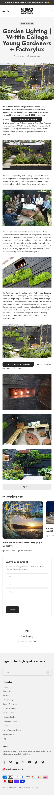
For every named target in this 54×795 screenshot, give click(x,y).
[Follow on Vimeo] (42, 762)
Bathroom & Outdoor (10, 721)
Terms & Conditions (10, 712)
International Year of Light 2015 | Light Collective (22, 544)
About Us (6, 725)
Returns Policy (8, 700)
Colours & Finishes (10, 704)
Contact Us (7, 691)
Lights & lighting (27, 23)
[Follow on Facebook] (4, 762)
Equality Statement (9, 708)
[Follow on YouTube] (30, 762)
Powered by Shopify (32, 788)
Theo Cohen (17, 368)
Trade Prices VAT (9, 734)
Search (5, 687)
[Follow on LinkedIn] (49, 762)
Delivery (6, 695)
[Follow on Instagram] (17, 762)
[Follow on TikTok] (36, 762)
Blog (4, 738)
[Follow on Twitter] (10, 762)
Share (28, 486)
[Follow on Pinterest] (23, 762)
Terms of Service (18, 569)
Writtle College (19, 123)
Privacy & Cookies (9, 717)
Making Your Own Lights (12, 730)
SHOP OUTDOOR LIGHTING (26, 119)
